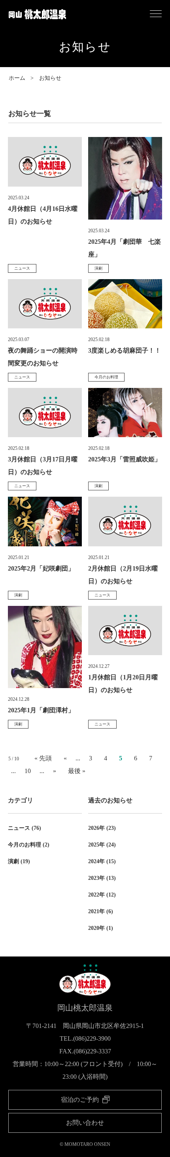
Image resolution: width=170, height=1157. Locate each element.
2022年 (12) (102, 895)
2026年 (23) (102, 828)
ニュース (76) (24, 828)
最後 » (76, 770)
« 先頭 (43, 758)
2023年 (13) (102, 878)
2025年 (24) (102, 845)
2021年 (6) (100, 911)
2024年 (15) (102, 861)
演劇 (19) (19, 861)
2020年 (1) (100, 928)
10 (28, 770)
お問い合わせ (85, 1122)
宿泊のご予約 (80, 1099)
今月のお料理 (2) (28, 845)
